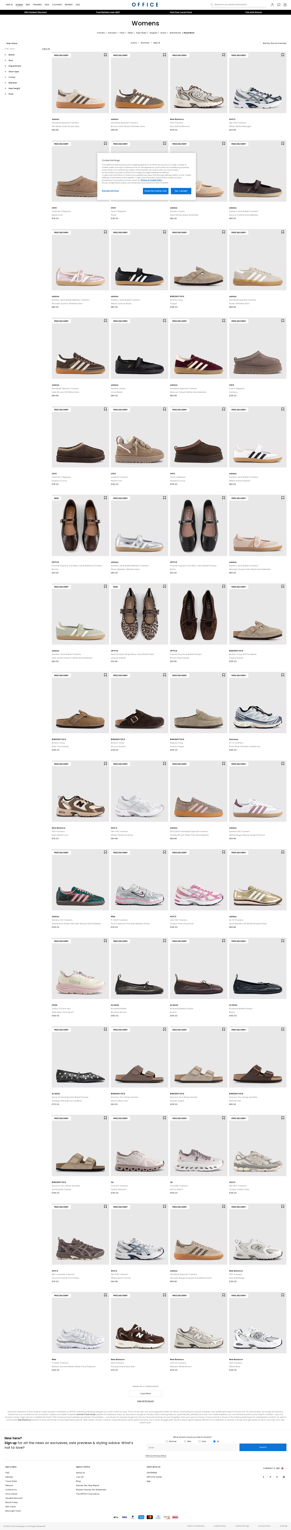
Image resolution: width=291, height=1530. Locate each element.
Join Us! (80, 1477)
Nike (113, 916)
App (149, 1481)
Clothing (57, 4)
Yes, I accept (181, 191)
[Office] (145, 4)
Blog (78, 1481)
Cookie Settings (242, 1526)
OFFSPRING (152, 1472)
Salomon (233, 739)
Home (134, 43)
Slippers (153, 32)
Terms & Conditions (195, 1526)
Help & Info (11, 1467)
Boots (163, 32)
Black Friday (11, 1502)
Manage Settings (110, 191)
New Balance (177, 119)
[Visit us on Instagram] (278, 1477)
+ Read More (188, 32)
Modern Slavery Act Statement (91, 1489)
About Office (83, 1467)
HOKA (55, 1005)
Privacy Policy (264, 1526)
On (112, 1182)
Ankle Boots (175, 32)
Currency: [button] (271, 1468)
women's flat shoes (86, 1414)
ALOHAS (115, 1005)
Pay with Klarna (254, 12)
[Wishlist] (277, 4)
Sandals (112, 32)
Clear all (46, 48)
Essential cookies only (156, 191)
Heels (130, 32)
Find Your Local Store (181, 12)
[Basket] (283, 4)
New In (9, 4)
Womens (145, 43)
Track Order (11, 1481)
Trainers (37, 4)
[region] (146, 176)
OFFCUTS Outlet (154, 1477)
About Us (80, 1472)
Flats (122, 32)
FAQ (7, 1472)
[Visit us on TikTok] (284, 1477)
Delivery (9, 1477)
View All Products (145, 1401)
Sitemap (283, 1526)
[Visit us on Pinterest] (271, 1477)
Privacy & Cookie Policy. (151, 180)
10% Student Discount (35, 12)
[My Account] (271, 4)
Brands (69, 4)
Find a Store (11, 1494)
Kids (47, 4)
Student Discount (14, 1498)
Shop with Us (153, 1467)
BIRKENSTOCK (177, 296)
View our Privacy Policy (156, 1455)
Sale (78, 4)
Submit (262, 1447)
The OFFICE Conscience (87, 1494)
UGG (54, 208)
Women (19, 4)
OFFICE (55, 562)
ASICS (232, 119)
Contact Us (11, 1489)
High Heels (141, 32)
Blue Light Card (13, 1511)
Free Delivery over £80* (108, 12)
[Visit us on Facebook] (264, 1477)
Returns (9, 1485)
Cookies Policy (220, 1526)
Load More (145, 1393)
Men (28, 4)
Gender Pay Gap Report (87, 1485)
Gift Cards (10, 1506)
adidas (55, 119)
